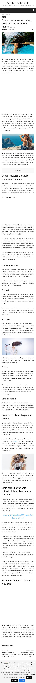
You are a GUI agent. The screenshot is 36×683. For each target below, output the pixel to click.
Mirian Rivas (4, 29)
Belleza (8, 14)
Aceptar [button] (22, 680)
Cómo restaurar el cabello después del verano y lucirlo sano (17, 23)
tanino (15, 441)
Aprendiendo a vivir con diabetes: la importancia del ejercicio (26, 654)
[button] (3, 10)
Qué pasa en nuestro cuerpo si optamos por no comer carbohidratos (9, 654)
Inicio (3, 14)
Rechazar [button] (14, 680)
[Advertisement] (18, 94)
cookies (6, 663)
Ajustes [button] (29, 677)
